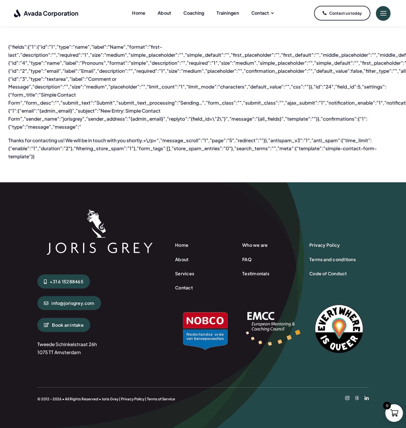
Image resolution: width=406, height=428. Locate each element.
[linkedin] (367, 398)
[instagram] (347, 398)
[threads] (357, 398)
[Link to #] (383, 13)
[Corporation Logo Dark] (46, 11)
